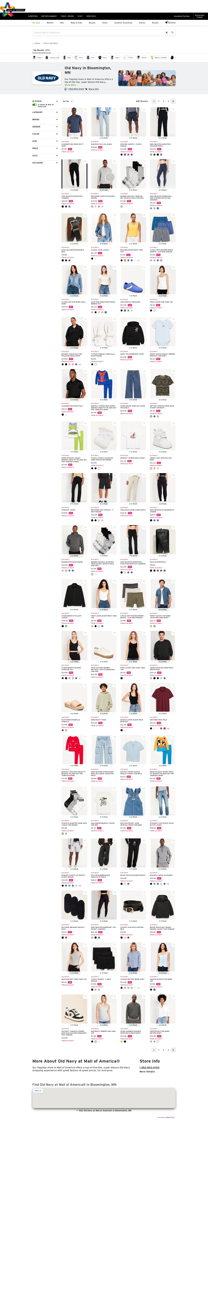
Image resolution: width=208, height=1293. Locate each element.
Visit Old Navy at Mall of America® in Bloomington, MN (105, 1110)
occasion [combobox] (37, 163)
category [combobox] (37, 112)
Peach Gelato (102, 312)
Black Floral (92, 938)
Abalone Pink (63, 571)
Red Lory (132, 155)
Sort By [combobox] (66, 101)
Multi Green (154, 1042)
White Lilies (96, 259)
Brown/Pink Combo (69, 678)
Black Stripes (125, 988)
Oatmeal (158, 468)
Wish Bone (102, 206)
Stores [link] (142, 23)
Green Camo (151, 416)
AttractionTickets (199, 16)
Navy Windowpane (158, 260)
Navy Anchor (154, 416)
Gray (122, 206)
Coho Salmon (69, 364)
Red (66, 938)
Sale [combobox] (35, 155)
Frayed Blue (165, 884)
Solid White (125, 206)
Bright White (99, 468)
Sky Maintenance (132, 260)
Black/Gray (96, 468)
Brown (158, 571)
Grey (125, 572)
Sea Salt (106, 312)
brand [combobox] (35, 119)
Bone (125, 938)
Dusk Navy (161, 155)
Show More (70, 85)
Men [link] (62, 23)
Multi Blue (99, 990)
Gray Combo (151, 260)
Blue (66, 886)
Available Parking (182, 16)
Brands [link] (155, 23)
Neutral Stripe (128, 988)
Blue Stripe (151, 1042)
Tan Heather (99, 206)
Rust (122, 1042)
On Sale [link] (36, 23)
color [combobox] (35, 134)
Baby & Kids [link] (76, 23)
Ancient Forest (151, 155)
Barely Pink (92, 626)
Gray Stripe (154, 208)
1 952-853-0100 (76, 89)
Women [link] (50, 23)
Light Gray (92, 206)
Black (63, 206)
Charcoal (161, 728)
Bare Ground (92, 312)
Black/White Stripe (63, 834)
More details (147, 1071)
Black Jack (122, 155)
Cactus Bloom (69, 886)
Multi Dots (154, 260)
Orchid (132, 572)
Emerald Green (128, 310)
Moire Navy (165, 678)
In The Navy (125, 155)
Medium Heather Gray (102, 520)
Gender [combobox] (36, 127)
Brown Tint (161, 571)
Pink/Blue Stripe (66, 834)
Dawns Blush (73, 364)
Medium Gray (125, 884)
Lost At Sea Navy (128, 260)
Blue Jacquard (154, 626)
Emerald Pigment (151, 208)
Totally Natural (66, 730)
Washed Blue (73, 571)
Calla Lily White (154, 310)
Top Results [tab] (41, 50)
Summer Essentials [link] (123, 23)
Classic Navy (73, 886)
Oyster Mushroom (96, 206)
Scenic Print (158, 416)
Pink (161, 260)
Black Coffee (154, 155)
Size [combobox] (34, 141)
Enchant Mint (66, 626)
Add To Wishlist (85, 109)
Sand (132, 310)
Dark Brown (69, 260)
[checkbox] (38, 58)
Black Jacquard (151, 626)
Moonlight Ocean (128, 155)
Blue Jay (125, 310)
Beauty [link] (92, 23)
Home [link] (105, 23)
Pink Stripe (132, 988)
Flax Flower (99, 312)
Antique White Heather (151, 678)
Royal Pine (69, 571)
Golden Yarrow (125, 260)
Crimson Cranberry (165, 728)
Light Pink (154, 468)
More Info (94, 89)
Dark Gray (66, 571)
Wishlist (172, 23)
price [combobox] (35, 148)
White (96, 364)
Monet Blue (158, 520)
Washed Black (92, 259)
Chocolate (63, 730)
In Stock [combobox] (37, 101)
